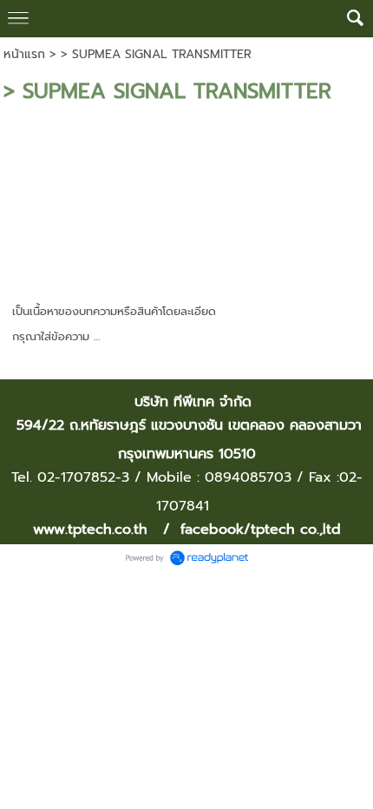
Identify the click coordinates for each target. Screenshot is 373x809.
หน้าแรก (24, 54)
